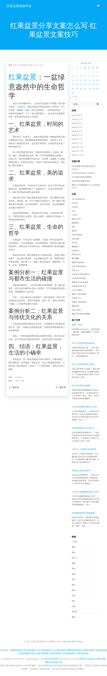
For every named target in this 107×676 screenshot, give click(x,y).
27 (85, 88)
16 (97, 80)
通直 (73, 547)
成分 (73, 579)
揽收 (73, 552)
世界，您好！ (78, 324)
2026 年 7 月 (77, 119)
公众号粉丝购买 (59, 650)
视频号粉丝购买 (74, 650)
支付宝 (74, 242)
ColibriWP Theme (74, 641)
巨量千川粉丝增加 (79, 302)
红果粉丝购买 (88, 650)
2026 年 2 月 (77, 139)
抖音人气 (75, 270)
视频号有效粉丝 (78, 262)
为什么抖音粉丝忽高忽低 (83, 343)
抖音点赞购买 (42, 653)
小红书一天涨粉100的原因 (84, 449)
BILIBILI (75, 203)
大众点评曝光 (77, 290)
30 (97, 88)
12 (81, 80)
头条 (73, 211)
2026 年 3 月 (77, 135)
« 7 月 (74, 96)
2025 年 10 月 (77, 155)
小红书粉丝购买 (44, 650)
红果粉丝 (19, 377)
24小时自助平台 (78, 199)
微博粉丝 (75, 223)
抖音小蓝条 (76, 310)
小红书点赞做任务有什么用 (84, 406)
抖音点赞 (75, 238)
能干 (73, 601)
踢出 (73, 584)
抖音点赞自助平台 (19, 6)
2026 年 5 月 (77, 127)
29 (93, 88)
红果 (15, 77)
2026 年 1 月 (77, 143)
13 (85, 80)
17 (73, 84)
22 (93, 84)
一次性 (74, 541)
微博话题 (75, 306)
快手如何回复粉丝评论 (81, 181)
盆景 (30, 77)
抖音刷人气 (76, 298)
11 (77, 80)
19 (81, 84)
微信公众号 (76, 219)
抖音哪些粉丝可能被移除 (83, 513)
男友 (73, 568)
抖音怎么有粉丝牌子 (81, 470)
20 (85, 84)
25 (77, 88)
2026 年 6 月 (77, 123)
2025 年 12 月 (77, 147)
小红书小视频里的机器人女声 (85, 491)
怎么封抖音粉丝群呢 (81, 385)
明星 (73, 563)
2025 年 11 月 (77, 151)
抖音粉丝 (82, 658)
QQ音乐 (75, 207)
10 (73, 80)
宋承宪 (74, 611)
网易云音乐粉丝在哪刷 (81, 314)
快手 (73, 226)
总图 (73, 606)
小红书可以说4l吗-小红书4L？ (84, 173)
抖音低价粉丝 (82, 653)
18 (77, 84)
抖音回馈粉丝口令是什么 (83, 427)
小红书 (74, 215)
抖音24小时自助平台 (21, 65)
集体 (73, 590)
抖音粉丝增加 (55, 653)
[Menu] (98, 6)
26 (81, 88)
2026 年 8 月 (77, 115)
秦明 (73, 574)
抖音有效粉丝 (77, 234)
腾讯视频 (75, 258)
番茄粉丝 (75, 246)
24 (73, 88)
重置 (73, 617)
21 (89, 84)
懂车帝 (74, 230)
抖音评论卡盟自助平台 (81, 274)
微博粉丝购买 (17, 650)
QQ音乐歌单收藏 (79, 278)
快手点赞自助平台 (79, 266)
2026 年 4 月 (77, 131)
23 (97, 84)
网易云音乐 (76, 254)
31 (73, 93)
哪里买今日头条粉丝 (80, 282)
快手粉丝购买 (30, 650)
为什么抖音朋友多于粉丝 (83, 364)
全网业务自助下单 (79, 286)
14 (89, 80)
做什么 (74, 557)
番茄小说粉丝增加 (79, 294)
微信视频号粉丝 (28, 653)
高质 (73, 595)
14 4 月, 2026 (37, 65)
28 (89, 88)
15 (93, 80)
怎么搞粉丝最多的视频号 (82, 177)
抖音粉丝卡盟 (56, 662)
